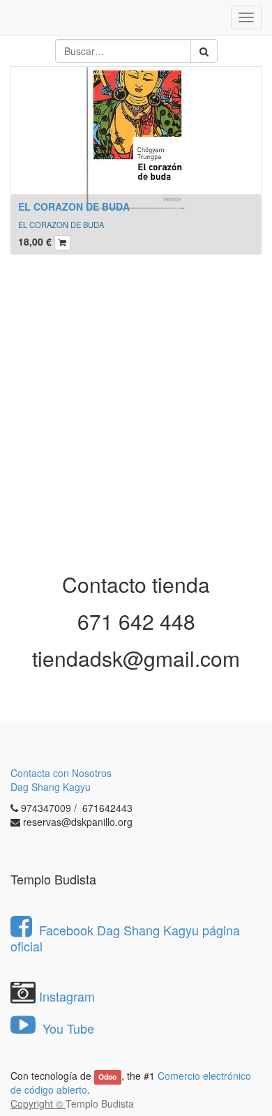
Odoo (107, 1076)
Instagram (67, 996)
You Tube (66, 1028)
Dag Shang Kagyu (50, 787)
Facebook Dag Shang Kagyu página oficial (125, 938)
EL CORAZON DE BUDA (74, 206)
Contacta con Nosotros (61, 773)
